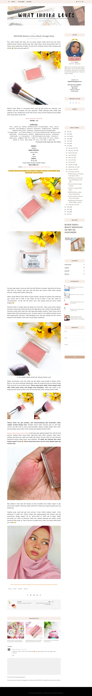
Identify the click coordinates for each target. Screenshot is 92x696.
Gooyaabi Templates (57, 693)
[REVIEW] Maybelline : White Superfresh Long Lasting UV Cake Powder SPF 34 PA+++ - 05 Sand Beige (77, 318)
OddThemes (39, 693)
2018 (68, 143)
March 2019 (71, 153)
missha (25, 588)
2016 (68, 139)
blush (15, 588)
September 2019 (73, 167)
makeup (20, 588)
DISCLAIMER (21, 1)
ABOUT (13, 1)
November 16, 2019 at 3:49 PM (21, 649)
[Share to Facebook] (28, 595)
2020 (68, 207)
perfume (67, 271)
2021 (68, 209)
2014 (68, 134)
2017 (68, 141)
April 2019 (71, 155)
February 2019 (72, 150)
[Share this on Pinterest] (34, 595)
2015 (68, 136)
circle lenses (68, 264)
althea (34, 33)
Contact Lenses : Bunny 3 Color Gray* (77, 294)
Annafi (14, 649)
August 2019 (72, 164)
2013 (68, 131)
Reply (13, 655)
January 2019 (72, 148)
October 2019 (72, 169)
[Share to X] (31, 595)
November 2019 (73, 171)
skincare (67, 274)
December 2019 (72, 204)
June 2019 (71, 160)
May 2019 (71, 157)
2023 (68, 214)
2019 (68, 146)
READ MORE (74, 91)
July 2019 (71, 162)
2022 (68, 211)
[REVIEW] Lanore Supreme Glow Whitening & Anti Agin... (75, 180)
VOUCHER (28, 1)
